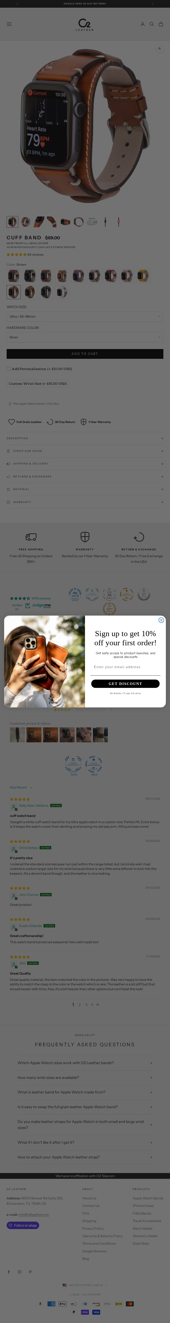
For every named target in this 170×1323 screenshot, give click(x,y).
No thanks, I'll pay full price (125, 693)
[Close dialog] (161, 620)
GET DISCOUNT (125, 684)
